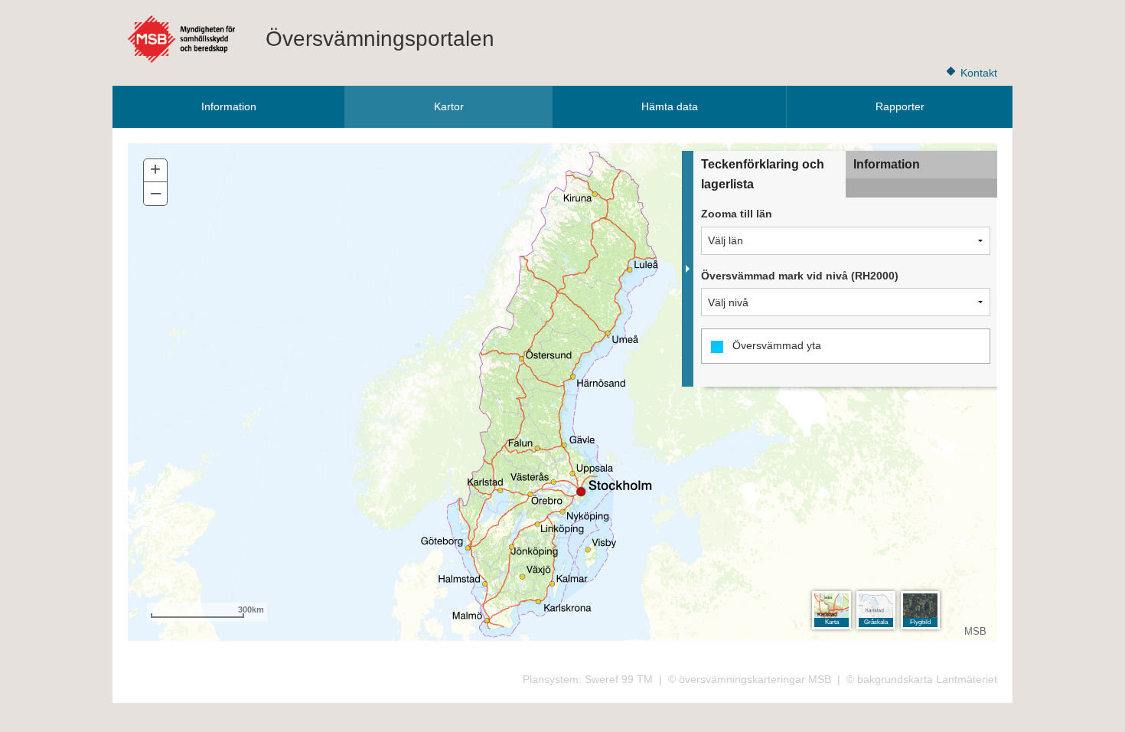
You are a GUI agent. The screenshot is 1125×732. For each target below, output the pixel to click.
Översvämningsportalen (380, 39)
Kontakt (978, 73)
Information (228, 106)
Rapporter (900, 106)
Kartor (449, 106)
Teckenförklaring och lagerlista (762, 174)
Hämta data (669, 106)
